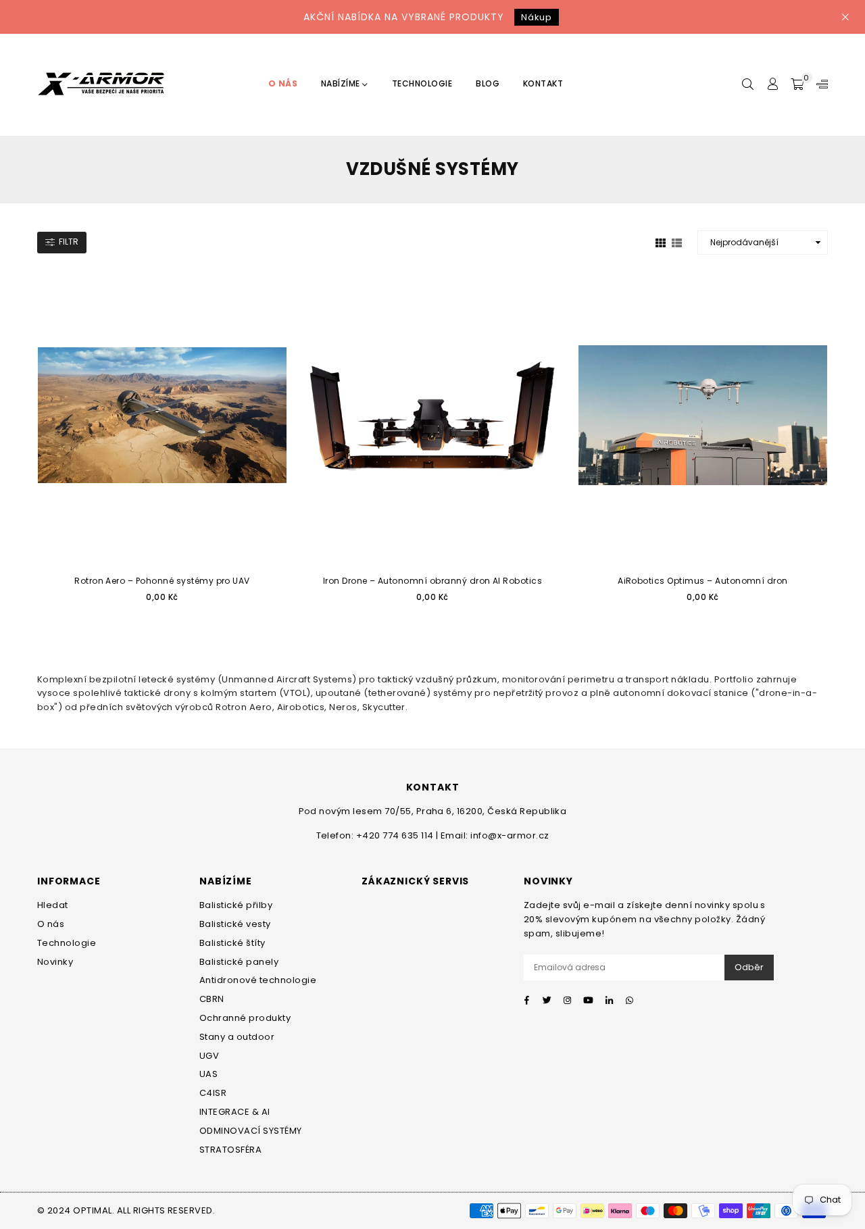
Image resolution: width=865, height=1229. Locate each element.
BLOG (487, 83)
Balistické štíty (232, 942)
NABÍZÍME (341, 83)
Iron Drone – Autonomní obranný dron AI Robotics (433, 580)
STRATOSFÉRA (230, 1149)
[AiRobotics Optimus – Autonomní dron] (702, 415)
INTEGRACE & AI (234, 1111)
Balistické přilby (235, 905)
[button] (797, 84)
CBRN (211, 999)
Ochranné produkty (245, 1017)
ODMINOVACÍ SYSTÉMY (250, 1130)
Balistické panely (238, 961)
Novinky (55, 961)
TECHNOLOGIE (422, 83)
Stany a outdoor (236, 1036)
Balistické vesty (235, 924)
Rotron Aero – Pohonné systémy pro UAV (162, 580)
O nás (50, 924)
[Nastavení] (819, 84)
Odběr (749, 967)
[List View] (677, 242)
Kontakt (543, 83)
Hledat (52, 905)
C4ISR (212, 1092)
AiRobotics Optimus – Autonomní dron (703, 580)
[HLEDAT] (748, 84)
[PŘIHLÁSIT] (772, 84)
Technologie (66, 942)
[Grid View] (660, 242)
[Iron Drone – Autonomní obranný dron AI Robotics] (432, 415)
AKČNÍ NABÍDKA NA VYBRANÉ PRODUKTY (427, 17)
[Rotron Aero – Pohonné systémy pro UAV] (162, 415)
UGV (209, 1055)
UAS (208, 1074)
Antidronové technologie (257, 980)
